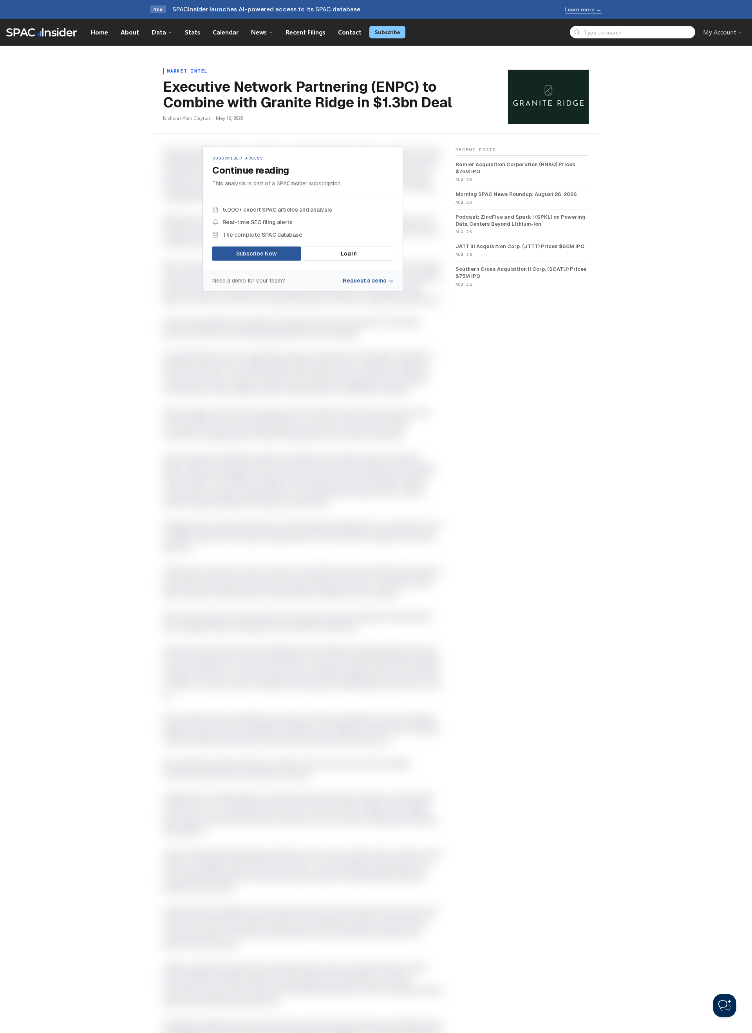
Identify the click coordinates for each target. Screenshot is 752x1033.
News (259, 32)
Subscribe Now (256, 253)
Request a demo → (368, 280)
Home (99, 32)
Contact (350, 32)
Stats (192, 32)
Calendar (226, 32)
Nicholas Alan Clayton (186, 118)
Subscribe (387, 32)
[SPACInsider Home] (41, 32)
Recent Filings (305, 32)
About (130, 32)
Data (159, 32)
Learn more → (583, 9)
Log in (349, 253)
